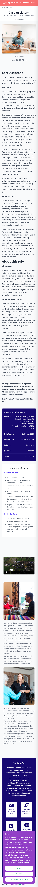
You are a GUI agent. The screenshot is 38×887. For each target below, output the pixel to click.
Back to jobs (8, 8)
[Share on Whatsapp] (26, 60)
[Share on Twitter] (23, 60)
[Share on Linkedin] (20, 60)
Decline (19, 874)
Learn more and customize (19, 879)
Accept (19, 868)
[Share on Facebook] (17, 60)
